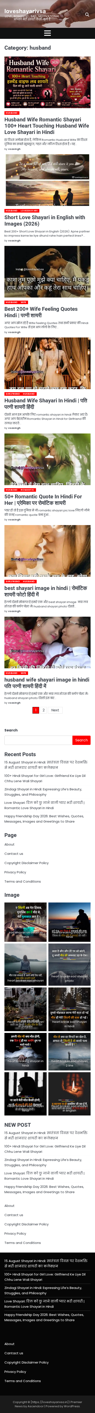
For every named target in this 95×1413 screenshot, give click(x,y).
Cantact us (13, 853)
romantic (27, 489)
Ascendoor (36, 1406)
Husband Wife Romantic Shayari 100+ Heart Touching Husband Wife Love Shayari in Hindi (46, 126)
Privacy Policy (15, 872)
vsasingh (14, 149)
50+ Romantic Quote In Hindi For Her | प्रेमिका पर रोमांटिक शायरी (43, 500)
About (9, 844)
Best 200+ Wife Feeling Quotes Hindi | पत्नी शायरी (41, 312)
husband (12, 112)
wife (23, 302)
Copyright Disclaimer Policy (26, 863)
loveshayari (29, 210)
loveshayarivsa (25, 11)
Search (11, 730)
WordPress (72, 1406)
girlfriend (13, 393)
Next (55, 710)
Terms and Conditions (22, 881)
